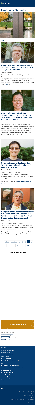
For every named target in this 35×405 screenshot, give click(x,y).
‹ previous (14, 242)
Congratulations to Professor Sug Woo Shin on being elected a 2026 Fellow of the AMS (16, 165)
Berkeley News (5, 374)
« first (7, 242)
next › (23, 245)
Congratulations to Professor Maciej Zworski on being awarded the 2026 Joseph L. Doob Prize (17, 67)
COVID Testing (6, 336)
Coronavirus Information (8, 338)
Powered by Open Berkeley (26, 392)
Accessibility (30, 393)
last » (29, 245)
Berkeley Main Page (6, 370)
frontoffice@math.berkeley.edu (10, 360)
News (7, 84)
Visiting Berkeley (6, 378)
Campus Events (5, 380)
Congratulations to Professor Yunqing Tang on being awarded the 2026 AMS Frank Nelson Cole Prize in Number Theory (17, 116)
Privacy (31, 397)
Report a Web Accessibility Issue (10, 365)
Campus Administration (7, 372)
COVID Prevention (6, 340)
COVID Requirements (7, 334)
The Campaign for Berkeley (8, 376)
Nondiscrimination (29, 395)
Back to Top (31, 403)
